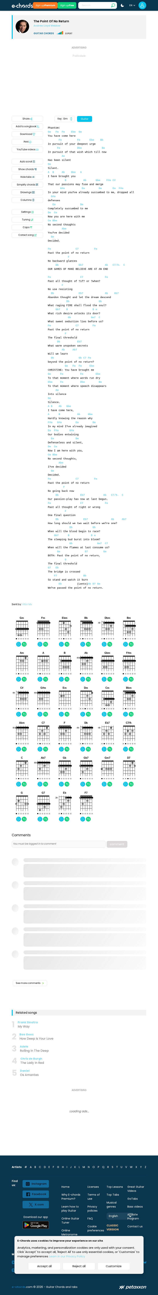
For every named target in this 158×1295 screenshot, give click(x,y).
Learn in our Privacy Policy (67, 1256)
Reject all (79, 1266)
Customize (114, 1266)
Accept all (44, 1266)
